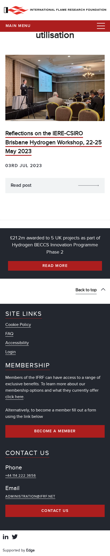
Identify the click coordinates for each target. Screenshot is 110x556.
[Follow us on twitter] (15, 537)
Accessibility (17, 342)
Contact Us (55, 511)
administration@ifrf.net (30, 496)
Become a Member (55, 431)
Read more (55, 266)
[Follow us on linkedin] (6, 537)
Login (10, 352)
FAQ (9, 333)
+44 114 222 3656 (20, 475)
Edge (30, 550)
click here (14, 396)
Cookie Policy (18, 324)
